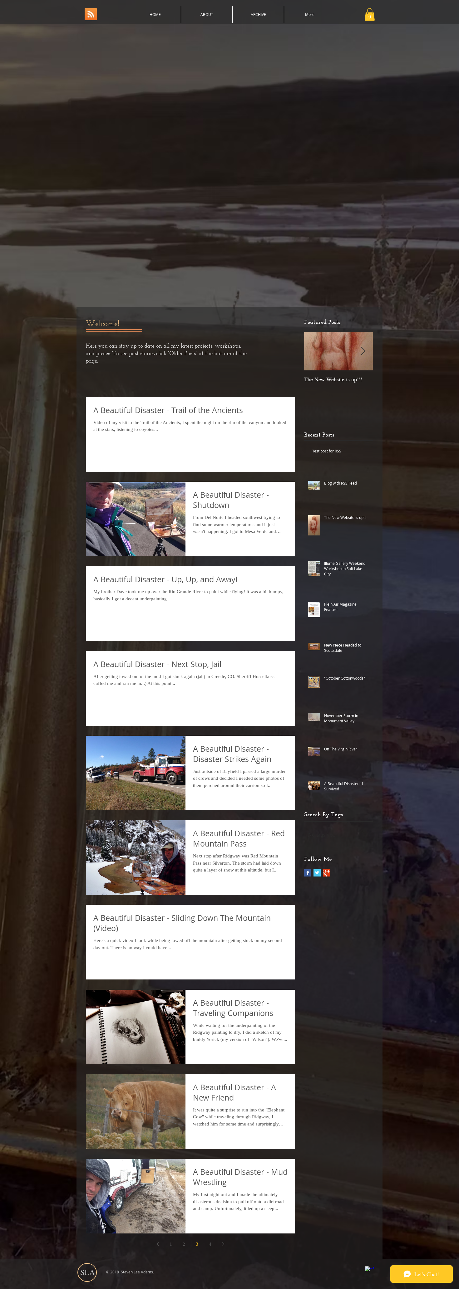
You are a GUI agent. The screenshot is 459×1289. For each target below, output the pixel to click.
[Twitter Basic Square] (317, 872)
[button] (369, 14)
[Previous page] (157, 1244)
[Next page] (223, 1244)
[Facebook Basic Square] (307, 872)
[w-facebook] (369, 1270)
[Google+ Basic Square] (326, 872)
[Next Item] (363, 351)
